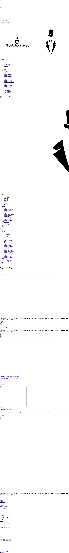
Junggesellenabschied (3, 376)
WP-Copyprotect (9, 551)
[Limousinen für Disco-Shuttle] (0, 325)
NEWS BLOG (2, 505)
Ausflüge (1, 407)
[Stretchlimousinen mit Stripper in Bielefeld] (29, 313)
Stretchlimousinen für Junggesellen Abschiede (9, 378)
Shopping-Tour (5, 407)
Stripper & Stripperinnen (3, 506)
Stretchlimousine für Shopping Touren (7, 409)
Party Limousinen (16, 376)
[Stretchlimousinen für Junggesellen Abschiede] (29, 375)
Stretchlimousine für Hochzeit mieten (7, 490)
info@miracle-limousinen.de (5, 527)
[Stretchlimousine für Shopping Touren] (13, 406)
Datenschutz (2, 501)
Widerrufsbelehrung (3, 502)
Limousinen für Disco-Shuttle (5, 327)
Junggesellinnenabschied (10, 376)
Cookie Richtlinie (2, 503)
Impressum (1, 500)
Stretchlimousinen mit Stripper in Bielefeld (8, 315)
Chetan (6, 551)
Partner (1, 504)
